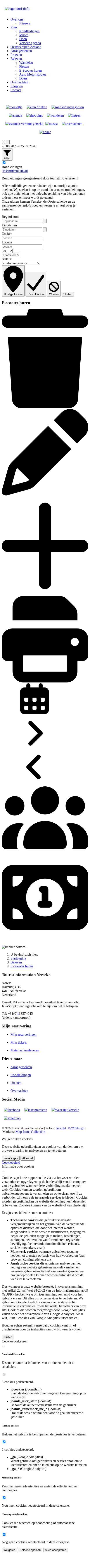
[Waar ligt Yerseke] (65, 1110)
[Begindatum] (45, 221)
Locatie (7, 242)
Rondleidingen (20, 1075)
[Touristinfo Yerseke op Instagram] (35, 1110)
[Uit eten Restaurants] (36, 107)
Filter (7, 158)
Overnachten (19, 1090)
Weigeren (9, 1550)
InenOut (61, 1128)
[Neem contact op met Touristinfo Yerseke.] (45, 132)
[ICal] (24, 171)
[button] (16, 19)
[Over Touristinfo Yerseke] (14, 107)
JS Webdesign (76, 1128)
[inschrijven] (11, 171)
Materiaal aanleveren (24, 1050)
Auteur (6, 259)
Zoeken (7, 234)
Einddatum (9, 225)
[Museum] (51, 124)
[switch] (4, 1374)
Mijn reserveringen (23, 1034)
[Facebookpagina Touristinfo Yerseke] (12, 1110)
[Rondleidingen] (67, 107)
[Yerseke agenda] (15, 115)
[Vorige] (3, 142)
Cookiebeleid (11, 1162)
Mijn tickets (18, 1042)
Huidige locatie (13, 294)
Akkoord (27, 1158)
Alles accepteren (55, 1550)
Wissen (54, 294)
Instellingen (10, 1158)
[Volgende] (8, 142)
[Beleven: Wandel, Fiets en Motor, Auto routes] (12, 1118)
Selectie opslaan (30, 1550)
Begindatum (10, 217)
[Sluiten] (3, 1171)
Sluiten (67, 294)
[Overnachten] (72, 124)
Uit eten (15, 1083)
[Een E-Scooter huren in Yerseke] (24, 124)
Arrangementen (21, 1067)
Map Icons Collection (31, 1132)
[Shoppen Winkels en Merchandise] (34, 115)
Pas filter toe (36, 294)
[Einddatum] (45, 229)
